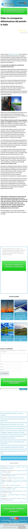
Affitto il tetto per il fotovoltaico (13, 485)
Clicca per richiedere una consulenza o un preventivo (14, 265)
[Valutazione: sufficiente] (21, 31)
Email (1, 366)
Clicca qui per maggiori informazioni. (10, 527)
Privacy (10, 522)
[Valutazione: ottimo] (26, 31)
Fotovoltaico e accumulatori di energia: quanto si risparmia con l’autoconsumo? (13, 437)
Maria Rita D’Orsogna (13, 54)
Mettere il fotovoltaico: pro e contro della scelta (13, 428)
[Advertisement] (14, 42)
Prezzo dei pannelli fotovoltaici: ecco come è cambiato (12, 414)
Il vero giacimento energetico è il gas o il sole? (7, 338)
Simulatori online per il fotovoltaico (16, 478)
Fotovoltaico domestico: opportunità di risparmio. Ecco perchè (13, 442)
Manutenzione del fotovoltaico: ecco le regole (12, 424)
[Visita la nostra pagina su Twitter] (13, 519)
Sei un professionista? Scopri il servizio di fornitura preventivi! (14, 11)
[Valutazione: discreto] (23, 31)
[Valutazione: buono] (25, 31)
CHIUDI (22, 527)
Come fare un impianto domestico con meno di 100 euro (13, 452)
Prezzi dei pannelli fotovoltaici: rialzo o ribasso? (12, 447)
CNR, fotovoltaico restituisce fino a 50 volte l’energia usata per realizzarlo (7, 316)
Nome (1, 363)
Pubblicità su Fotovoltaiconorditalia (20, 522)
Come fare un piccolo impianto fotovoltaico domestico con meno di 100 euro (14, 482)
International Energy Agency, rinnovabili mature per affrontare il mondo (20, 316)
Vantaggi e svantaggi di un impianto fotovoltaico (12, 432)
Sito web (2, 369)
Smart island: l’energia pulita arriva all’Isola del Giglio (20, 338)
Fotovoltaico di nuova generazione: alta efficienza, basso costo (13, 419)
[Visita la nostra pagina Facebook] (10, 519)
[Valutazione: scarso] (19, 31)
